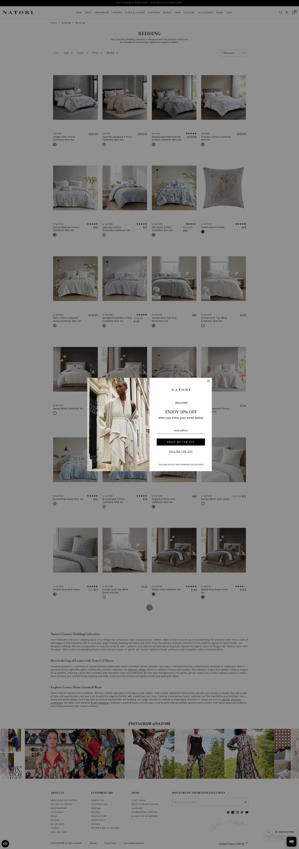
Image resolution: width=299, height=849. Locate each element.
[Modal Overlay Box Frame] (149, 424)
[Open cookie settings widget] (5, 843)
